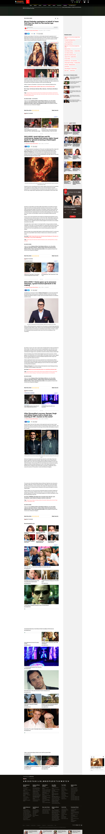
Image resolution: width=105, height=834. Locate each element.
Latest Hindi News (64, 808)
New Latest (46, 807)
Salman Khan (63, 794)
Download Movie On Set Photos (75, 819)
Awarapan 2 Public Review (46, 789)
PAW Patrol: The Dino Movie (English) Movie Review (72, 38)
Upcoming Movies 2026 (41, 103)
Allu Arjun (62, 791)
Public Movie (44, 786)
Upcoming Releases (26, 817)
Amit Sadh (34, 239)
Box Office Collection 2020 (75, 799)
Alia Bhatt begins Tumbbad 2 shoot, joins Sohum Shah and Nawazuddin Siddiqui (75, 91)
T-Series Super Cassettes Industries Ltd (43, 372)
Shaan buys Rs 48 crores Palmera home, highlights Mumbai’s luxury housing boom (75, 87)
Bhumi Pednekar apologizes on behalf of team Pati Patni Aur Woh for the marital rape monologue (47, 7)
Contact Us (44, 825)
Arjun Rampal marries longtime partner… (52, 542)
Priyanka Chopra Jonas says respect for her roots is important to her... (76, 133)
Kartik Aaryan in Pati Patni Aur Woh (32, 94)
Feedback (38, 825)
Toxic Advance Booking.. (69, 52)
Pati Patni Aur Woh (44, 94)
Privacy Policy (33, 825)
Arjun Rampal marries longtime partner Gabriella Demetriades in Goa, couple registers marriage (75, 101)
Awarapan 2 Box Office (55, 798)
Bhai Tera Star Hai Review (37, 794)
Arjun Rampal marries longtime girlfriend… (40, 542)
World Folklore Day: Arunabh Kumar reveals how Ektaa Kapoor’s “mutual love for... (68, 170)
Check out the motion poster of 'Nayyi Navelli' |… (56, 814)
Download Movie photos (75, 811)
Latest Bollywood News (69, 50)
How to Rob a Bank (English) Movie (26, 793)
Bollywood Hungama (26, 7)
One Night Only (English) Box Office (55, 790)
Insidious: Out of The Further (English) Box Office (55, 794)
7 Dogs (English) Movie (69, 42)
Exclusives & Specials (45, 813)
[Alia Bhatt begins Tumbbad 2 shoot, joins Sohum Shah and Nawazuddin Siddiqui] (66, 93)
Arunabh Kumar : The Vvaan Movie (71, 60)
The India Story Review (36, 799)
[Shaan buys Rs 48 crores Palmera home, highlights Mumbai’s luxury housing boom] (66, 88)
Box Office (54, 786)
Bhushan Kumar (27, 372)
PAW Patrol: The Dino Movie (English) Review (36, 788)
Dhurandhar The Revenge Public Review (46, 796)
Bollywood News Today (29, 248)
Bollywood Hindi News (26, 819)
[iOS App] (81, 825)
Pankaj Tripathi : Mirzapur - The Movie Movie (72, 62)
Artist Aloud (63, 813)
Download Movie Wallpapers (73, 821)
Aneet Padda (54, 371)
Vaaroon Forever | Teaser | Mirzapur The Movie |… (56, 820)
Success (25, 501)
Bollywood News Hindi (42, 102)
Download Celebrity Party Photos (75, 813)
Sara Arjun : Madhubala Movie (70, 64)
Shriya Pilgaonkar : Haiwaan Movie (71, 68)
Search (72, 216)
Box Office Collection (74, 787)
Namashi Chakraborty (41, 239)
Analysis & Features (74, 788)
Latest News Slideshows (27, 816)
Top (63, 785)
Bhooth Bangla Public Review (45, 794)
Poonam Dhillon (67, 58)
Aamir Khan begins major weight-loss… (40, 533)
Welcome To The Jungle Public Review (46, 792)
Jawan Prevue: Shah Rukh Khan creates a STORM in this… (97, 767)
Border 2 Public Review (45, 799)
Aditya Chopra (29, 500)
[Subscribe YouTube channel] (81, 2)
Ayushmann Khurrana (64, 796)
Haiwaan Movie (25, 796)
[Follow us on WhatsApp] (77, 2)
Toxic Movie (25, 788)
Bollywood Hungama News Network (32, 30)
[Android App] (79, 825)
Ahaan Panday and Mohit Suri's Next (46, 371)
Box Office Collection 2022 (75, 797)
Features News (77, 50)
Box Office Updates (26, 813)
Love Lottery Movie (26, 797)
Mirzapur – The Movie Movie (26, 795)
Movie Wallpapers (35, 815)
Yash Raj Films (52, 372)
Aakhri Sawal (29, 239)
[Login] (88, 2)
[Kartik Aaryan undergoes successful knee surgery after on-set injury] (68, 128)
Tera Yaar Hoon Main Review (36, 798)
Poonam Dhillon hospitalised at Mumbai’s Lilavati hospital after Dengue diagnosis (74, 78)
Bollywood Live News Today (30, 103)
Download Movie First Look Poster (74, 815)
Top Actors (72, 794)
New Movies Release (33, 102)
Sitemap (62, 815)
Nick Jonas (67, 70)
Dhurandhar (44, 500)
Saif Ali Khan (67, 66)
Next (57, 73)
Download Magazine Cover (74, 817)
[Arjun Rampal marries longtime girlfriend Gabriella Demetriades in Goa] (66, 98)
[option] (97, 764)
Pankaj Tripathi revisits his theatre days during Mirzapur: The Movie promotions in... (68, 157)
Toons (34, 816)
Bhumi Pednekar (43, 92)
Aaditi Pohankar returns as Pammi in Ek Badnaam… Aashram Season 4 (67, 182)
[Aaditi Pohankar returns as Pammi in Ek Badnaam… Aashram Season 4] (68, 177)
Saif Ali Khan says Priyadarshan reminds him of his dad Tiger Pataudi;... (68, 144)
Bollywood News (34, 100)
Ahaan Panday (36, 371)
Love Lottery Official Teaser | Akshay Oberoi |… (56, 816)
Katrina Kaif (63, 787)
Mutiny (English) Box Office (55, 792)
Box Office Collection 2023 (75, 796)
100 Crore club (73, 792)
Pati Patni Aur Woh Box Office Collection (38, 88)
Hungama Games (64, 814)
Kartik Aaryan (72, 70)
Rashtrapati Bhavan (51, 239)
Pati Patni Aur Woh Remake (29, 95)
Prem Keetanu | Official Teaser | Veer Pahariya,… (55, 818)
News (30, 7)
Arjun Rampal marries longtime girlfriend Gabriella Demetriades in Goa (75, 96)
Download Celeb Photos (75, 808)
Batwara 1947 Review (36, 789)
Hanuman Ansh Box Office (56, 803)
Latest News (72, 123)
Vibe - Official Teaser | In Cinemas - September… (55, 810)
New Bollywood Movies (43, 100)
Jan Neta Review (35, 800)
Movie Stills (34, 813)
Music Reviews (63, 817)
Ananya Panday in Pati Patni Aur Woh (33, 92)
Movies (25, 778)
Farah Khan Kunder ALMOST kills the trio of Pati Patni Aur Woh (42, 86)
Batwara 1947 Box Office (56, 799)
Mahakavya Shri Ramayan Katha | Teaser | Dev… (56, 812)
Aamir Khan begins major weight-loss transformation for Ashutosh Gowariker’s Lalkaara (77, 183)
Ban (36, 239)
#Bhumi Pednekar (54, 42)
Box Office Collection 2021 (75, 798)
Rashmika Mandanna (64, 793)
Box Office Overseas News (27, 815)
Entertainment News (51, 102)
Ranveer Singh (54, 500)
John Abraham (63, 795)
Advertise (27, 825)
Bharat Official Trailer (64, 818)
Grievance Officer (50, 825)
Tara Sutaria (63, 797)
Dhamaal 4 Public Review (46, 790)
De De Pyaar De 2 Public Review (46, 801)
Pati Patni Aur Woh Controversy (53, 94)
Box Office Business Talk (27, 814)
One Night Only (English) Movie (70, 40)
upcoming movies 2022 (39, 248)
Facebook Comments (28, 113)
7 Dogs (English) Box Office (55, 788)
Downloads (75, 807)
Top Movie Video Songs (46, 808)
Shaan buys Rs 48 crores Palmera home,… (52, 533)
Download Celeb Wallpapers (73, 810)
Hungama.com (63, 812)
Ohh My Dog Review (36, 793)
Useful (63, 807)
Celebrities (31, 778)
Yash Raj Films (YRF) (31, 501)
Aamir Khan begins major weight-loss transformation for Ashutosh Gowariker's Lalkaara (75, 82)
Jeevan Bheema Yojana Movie (27, 790)
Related (66, 123)
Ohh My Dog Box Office (55, 802)
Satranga (34, 372)
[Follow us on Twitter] (79, 2)
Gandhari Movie (25, 791)
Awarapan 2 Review (36, 792)
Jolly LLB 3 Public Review (46, 802)
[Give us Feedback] (84, 2)
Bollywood (34, 500)
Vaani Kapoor (63, 792)
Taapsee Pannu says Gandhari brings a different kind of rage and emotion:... (76, 169)
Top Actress (73, 795)
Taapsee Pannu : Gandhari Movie (70, 56)
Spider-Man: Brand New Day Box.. (70, 54)
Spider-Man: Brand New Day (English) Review (36, 796)
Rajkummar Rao (63, 798)
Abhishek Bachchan (30, 371)
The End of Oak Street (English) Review (36, 791)
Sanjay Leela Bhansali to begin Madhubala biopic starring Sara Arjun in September (76, 144)
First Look (34, 814)
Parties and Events (35, 809)
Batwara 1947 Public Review (45, 788)
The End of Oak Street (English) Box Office (55, 801)
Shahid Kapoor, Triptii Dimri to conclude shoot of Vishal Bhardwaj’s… (72, 207)
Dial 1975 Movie (25, 787)
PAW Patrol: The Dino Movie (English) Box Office (72, 46)
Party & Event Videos (45, 812)
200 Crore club (73, 793)
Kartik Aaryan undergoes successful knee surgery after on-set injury (68, 133)
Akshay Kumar (63, 786)
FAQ (55, 825)
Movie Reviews (25, 818)
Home (24, 825)
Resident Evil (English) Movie (26, 800)
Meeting (48, 500)
